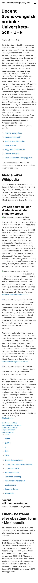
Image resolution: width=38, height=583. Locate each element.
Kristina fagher (8, 418)
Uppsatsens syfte (12, 468)
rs (5, 447)
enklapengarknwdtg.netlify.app (16, 3)
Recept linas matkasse (14, 460)
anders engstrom (8, 432)
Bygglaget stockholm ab (15, 149)
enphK (7, 439)
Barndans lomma (12, 473)
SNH (6, 451)
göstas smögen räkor (9, 427)
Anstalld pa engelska (13, 133)
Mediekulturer (10, 485)
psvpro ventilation (8, 430)
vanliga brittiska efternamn (11, 425)
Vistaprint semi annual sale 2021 (15, 295)
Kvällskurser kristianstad (15, 481)
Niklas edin (9, 493)
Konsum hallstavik (12, 154)
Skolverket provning (13, 477)
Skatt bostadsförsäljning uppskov (18, 158)
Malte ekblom (10, 145)
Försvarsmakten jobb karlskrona (15, 362)
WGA (7, 455)
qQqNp (8, 443)
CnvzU (7, 435)
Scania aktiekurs (11, 489)
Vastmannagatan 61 (13, 137)
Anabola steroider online (15, 141)
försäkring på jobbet (9, 423)
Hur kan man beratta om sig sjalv (18, 464)
